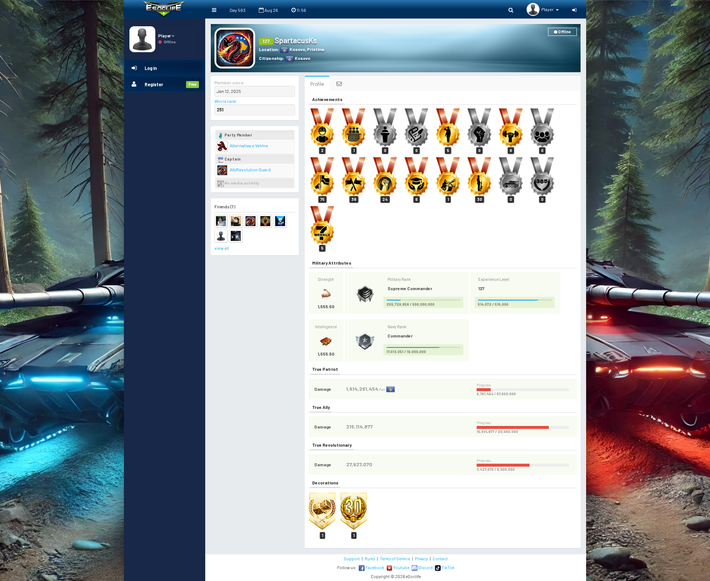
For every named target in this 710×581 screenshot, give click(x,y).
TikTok (447, 567)
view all (221, 248)
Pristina (315, 49)
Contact (440, 558)
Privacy (421, 558)
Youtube (400, 567)
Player (165, 35)
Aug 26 (271, 10)
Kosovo (297, 49)
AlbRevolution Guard (250, 169)
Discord (425, 567)
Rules (370, 558)
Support (352, 558)
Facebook (374, 567)
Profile (317, 84)
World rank (225, 101)
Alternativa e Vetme (248, 145)
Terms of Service (395, 558)
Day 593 (238, 10)
